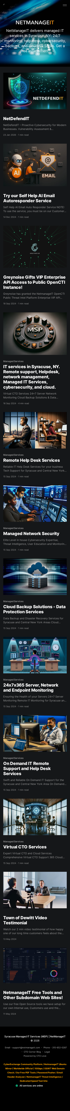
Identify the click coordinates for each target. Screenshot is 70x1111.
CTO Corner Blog (32, 1051)
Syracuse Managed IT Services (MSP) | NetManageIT (34, 1036)
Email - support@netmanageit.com (22, 1047)
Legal (47, 1051)
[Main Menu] (64, 5)
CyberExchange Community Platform (23, 1064)
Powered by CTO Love (35, 1056)
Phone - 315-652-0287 (55, 1047)
